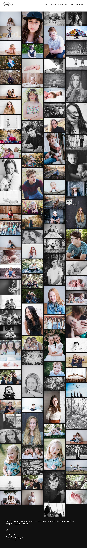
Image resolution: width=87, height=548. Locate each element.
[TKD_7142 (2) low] (10, 436)
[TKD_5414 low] (32, 482)
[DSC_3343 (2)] (76, 48)
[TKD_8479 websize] (32, 222)
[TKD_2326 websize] (32, 207)
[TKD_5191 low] (54, 345)
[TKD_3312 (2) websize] (76, 118)
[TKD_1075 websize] (32, 183)
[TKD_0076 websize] (32, 27)
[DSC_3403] (32, 429)
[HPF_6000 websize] (10, 62)
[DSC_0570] (32, 343)
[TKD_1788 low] (32, 80)
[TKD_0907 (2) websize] (10, 122)
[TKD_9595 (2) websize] (10, 483)
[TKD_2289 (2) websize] (10, 421)
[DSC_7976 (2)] (76, 63)
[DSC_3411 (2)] (76, 86)
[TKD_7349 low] (54, 216)
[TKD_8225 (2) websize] (76, 452)
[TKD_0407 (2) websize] (54, 384)
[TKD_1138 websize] (10, 362)
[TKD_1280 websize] (54, 187)
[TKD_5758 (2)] (10, 392)
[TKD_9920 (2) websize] (10, 287)
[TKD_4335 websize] (76, 283)
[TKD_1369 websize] (76, 497)
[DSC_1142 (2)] (32, 237)
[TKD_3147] (10, 243)
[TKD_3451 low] (32, 266)
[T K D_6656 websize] (32, 66)
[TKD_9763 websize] (76, 298)
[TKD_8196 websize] (32, 51)
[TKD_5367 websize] (76, 360)
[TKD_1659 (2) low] (10, 198)
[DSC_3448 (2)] (54, 80)
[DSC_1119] (10, 347)
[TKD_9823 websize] (10, 257)
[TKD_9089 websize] (54, 42)
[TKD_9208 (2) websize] (32, 358)
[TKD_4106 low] (32, 281)
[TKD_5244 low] (76, 244)
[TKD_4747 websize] (76, 322)
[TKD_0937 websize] (54, 95)
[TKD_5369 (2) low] (54, 269)
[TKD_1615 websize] (10, 407)
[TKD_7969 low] (10, 460)
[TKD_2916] (76, 437)
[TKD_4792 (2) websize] (10, 333)
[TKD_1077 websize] (10, 136)
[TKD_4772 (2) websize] (76, 19)
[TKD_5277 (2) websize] (76, 345)
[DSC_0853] (54, 322)
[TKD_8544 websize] (32, 160)
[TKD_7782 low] (54, 431)
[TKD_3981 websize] (10, 272)
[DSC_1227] (32, 251)
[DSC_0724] (32, 104)
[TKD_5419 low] (76, 375)
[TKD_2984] (54, 148)
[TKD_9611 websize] (10, 48)
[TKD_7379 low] (76, 188)
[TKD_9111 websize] (54, 300)
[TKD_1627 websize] (54, 172)
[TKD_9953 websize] (32, 497)
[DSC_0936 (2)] (32, 381)
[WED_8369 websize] (32, 296)
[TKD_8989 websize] (76, 482)
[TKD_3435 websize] (32, 319)
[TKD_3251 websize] (76, 33)
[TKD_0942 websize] (54, 125)
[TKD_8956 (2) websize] (32, 467)
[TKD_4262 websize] (10, 77)
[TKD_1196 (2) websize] (10, 175)
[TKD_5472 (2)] (54, 510)
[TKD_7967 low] (54, 454)
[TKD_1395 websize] (32, 405)
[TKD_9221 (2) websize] (10, 317)
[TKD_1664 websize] (54, 202)
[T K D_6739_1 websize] (54, 66)
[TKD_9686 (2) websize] (76, 142)
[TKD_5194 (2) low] (54, 19)
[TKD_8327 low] (32, 452)
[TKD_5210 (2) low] (32, 136)
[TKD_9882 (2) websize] (76, 268)
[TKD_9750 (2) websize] (54, 231)
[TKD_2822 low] (10, 213)
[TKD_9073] (10, 151)
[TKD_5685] (76, 390)
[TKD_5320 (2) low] (54, 487)
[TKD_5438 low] (10, 377)
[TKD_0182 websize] (54, 407)
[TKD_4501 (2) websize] (10, 302)
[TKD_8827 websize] (76, 467)
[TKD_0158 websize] (10, 107)
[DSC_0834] (10, 228)
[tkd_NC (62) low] (10, 498)
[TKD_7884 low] (54, 369)
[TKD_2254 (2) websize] (76, 165)
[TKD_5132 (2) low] (54, 110)
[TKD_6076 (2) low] (54, 246)
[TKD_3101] (10, 19)
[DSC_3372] (76, 212)
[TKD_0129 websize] (10, 92)
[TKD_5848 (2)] (76, 413)
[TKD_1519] (10, 33)
